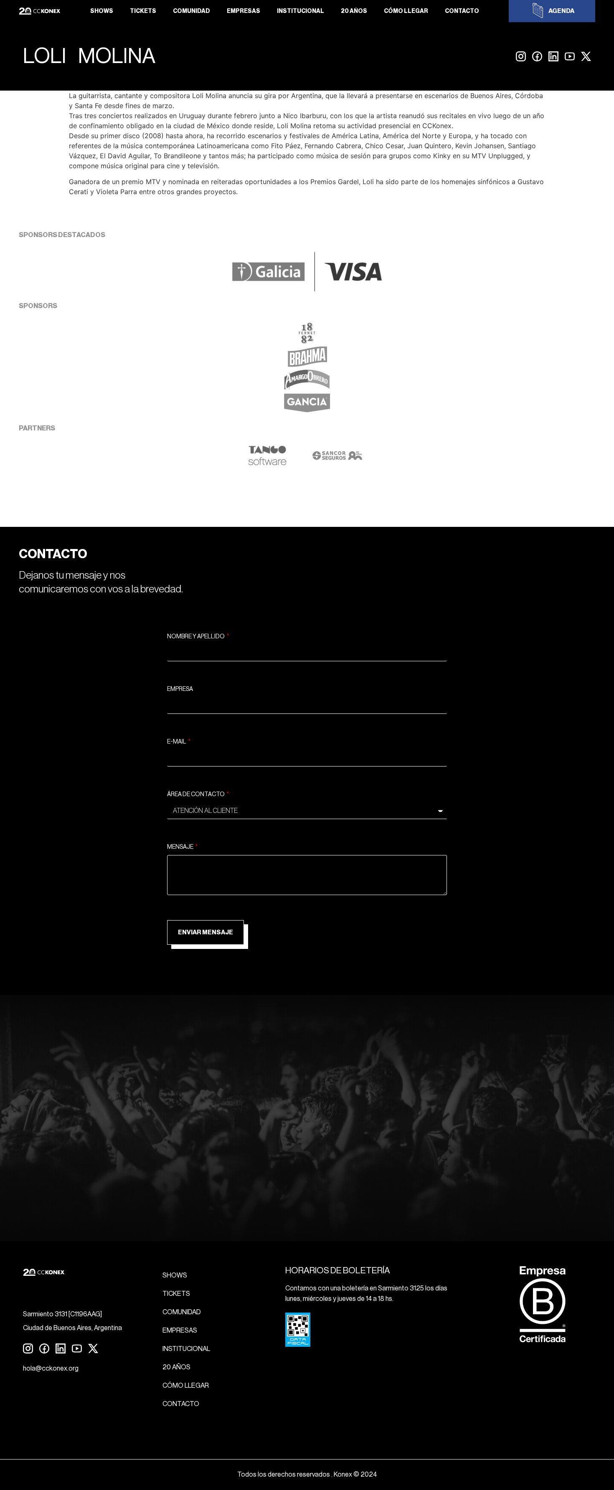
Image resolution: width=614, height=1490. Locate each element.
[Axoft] (267, 463)
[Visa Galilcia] (307, 289)
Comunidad (191, 11)
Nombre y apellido (196, 637)
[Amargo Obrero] (307, 388)
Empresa (180, 689)
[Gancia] (307, 411)
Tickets (143, 11)
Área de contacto (196, 794)
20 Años (354, 11)
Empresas (243, 11)
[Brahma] (307, 364)
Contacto (462, 11)
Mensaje (180, 847)
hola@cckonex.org (51, 1368)
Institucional (300, 11)
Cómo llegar (406, 11)
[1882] (307, 341)
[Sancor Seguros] (337, 463)
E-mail (177, 742)
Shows (101, 11)
